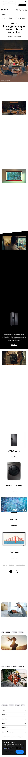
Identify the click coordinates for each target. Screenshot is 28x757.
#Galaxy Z (17, 705)
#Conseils (8, 632)
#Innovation (14, 666)
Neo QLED (11, 565)
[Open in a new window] (10, 571)
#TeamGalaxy (4, 705)
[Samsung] (4, 9)
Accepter (20, 751)
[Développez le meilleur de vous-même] (14, 642)
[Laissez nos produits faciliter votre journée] (14, 609)
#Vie (3, 632)
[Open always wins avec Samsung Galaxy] (14, 678)
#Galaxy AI (21, 632)
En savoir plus (14, 344)
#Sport (22, 705)
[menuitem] (4, 18)
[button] (14, 710)
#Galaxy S (11, 705)
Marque (14, 23)
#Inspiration (14, 632)
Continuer (22, 5)
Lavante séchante (21, 565)
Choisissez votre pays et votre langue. (9, 1)
